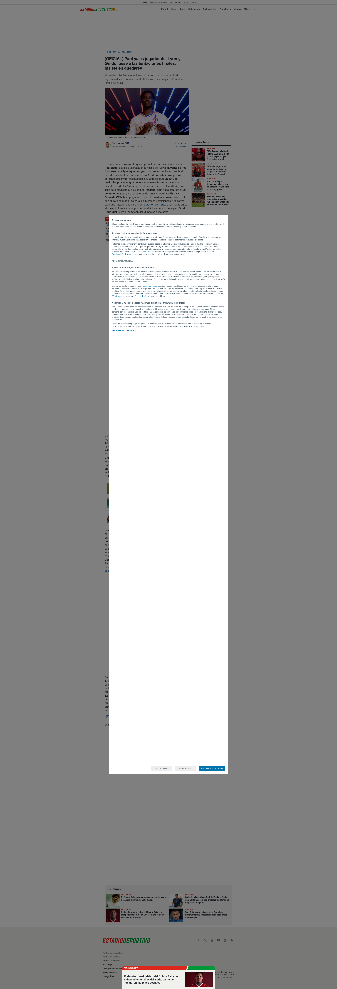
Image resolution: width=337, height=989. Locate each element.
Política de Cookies (145, 251)
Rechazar (161, 769)
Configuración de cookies (123, 254)
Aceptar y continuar (212, 769)
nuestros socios (150, 286)
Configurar (185, 769)
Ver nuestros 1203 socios (124, 330)
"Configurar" (117, 296)
